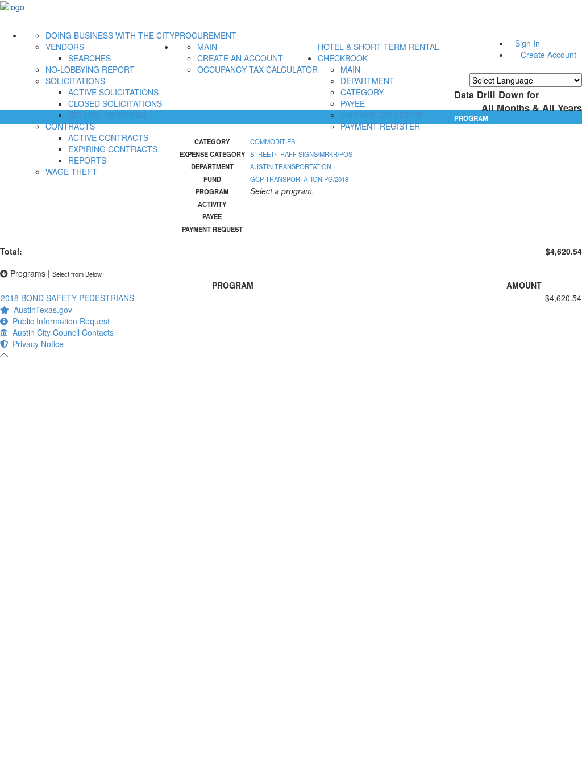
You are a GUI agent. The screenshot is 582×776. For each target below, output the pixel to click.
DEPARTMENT (367, 80)
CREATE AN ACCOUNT (240, 58)
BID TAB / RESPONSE (108, 114)
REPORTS (87, 160)
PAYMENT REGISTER (380, 126)
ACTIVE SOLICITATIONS (113, 92)
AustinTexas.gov (40, 309)
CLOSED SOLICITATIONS (115, 103)
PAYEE (352, 103)
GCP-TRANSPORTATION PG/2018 (299, 178)
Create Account (548, 54)
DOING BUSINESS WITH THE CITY (109, 35)
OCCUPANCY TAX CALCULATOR (257, 69)
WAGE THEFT (71, 171)
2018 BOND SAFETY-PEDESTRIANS (67, 297)
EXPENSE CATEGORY (381, 114)
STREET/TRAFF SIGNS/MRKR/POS (301, 153)
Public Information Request (59, 321)
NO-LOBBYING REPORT (90, 69)
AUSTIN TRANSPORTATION (290, 166)
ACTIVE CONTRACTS (108, 137)
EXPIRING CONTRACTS (112, 149)
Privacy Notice (36, 343)
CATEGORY (362, 92)
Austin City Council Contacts (61, 332)
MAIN (207, 46)
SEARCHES (89, 58)
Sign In (527, 43)
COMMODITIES (272, 141)
